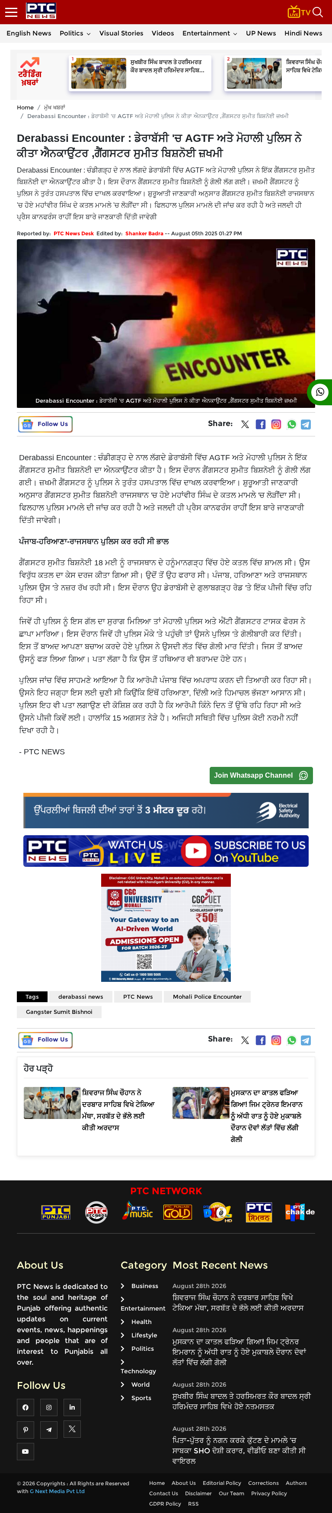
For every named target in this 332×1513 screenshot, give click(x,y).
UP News (261, 33)
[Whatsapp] (291, 424)
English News (28, 33)
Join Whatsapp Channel (253, 775)
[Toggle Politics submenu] (88, 33)
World (140, 1384)
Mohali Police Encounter (207, 996)
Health (141, 1322)
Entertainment (206, 33)
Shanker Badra (144, 233)
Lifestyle (144, 1335)
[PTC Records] (96, 1212)
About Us (184, 1483)
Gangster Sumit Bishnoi (59, 1011)
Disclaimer (198, 1493)
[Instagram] (276, 424)
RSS (193, 1503)
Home (25, 107)
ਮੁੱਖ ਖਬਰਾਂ (54, 107)
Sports (141, 1398)
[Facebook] (260, 424)
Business (144, 1286)
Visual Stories (121, 33)
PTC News (138, 996)
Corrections (263, 1483)
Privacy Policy (269, 1493)
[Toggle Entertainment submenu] (235, 33)
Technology (138, 1371)
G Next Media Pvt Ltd (57, 1491)
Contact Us (163, 1493)
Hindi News (303, 33)
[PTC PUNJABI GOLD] (177, 1212)
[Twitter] (245, 426)
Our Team (231, 1493)
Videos (163, 33)
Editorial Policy (222, 1483)
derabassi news (80, 996)
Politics (71, 33)
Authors (296, 1483)
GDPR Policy (165, 1503)
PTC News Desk (74, 233)
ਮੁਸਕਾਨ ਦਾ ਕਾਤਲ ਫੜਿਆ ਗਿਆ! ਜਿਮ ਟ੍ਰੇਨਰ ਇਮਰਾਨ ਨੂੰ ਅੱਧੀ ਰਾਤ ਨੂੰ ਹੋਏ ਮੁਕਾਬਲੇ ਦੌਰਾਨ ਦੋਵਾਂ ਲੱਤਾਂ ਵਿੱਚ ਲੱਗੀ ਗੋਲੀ (239, 1352)
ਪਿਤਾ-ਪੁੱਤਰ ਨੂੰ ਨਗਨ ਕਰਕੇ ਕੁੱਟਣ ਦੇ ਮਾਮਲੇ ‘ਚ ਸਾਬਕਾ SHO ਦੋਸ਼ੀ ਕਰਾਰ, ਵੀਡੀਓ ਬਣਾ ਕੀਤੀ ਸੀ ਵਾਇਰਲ (239, 1450)
